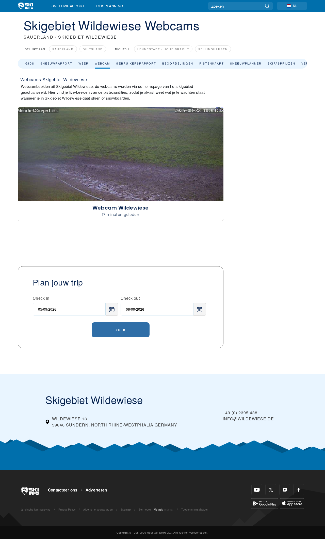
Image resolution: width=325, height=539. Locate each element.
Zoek (121, 329)
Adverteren (96, 490)
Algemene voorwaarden (98, 509)
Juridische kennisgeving (36, 509)
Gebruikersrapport (136, 63)
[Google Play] (264, 502)
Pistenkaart (211, 63)
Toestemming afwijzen (194, 509)
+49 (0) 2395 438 (240, 413)
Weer (83, 63)
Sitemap (126, 509)
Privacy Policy (66, 509)
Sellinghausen (213, 49)
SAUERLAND (39, 37)
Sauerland (63, 49)
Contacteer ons (62, 490)
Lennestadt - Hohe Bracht (163, 49)
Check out (130, 298)
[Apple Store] (292, 502)
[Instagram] (284, 489)
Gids (29, 63)
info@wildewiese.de (248, 419)
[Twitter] (270, 489)
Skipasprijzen (281, 63)
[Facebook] (298, 489)
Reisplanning (109, 5)
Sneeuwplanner (246, 63)
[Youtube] (256, 489)
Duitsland (93, 49)
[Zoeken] (267, 6)
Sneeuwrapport (68, 5)
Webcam (102, 63)
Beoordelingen (177, 63)
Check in (41, 298)
